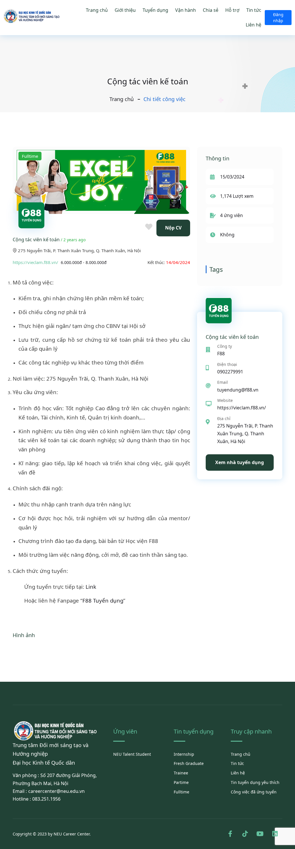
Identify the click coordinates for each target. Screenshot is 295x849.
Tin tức (253, 10)
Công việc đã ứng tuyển (254, 792)
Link (91, 586)
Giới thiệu (125, 10)
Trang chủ (97, 10)
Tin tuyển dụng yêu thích (255, 782)
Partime (181, 782)
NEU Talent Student (132, 754)
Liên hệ (253, 25)
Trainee (181, 773)
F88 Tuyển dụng (102, 600)
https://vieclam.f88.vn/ (35, 262)
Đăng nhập (278, 17)
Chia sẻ (210, 10)
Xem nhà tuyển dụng (239, 462)
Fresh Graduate (189, 763)
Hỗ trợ (232, 10)
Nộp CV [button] (173, 228)
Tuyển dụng (155, 10)
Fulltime (181, 792)
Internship (184, 754)
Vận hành (185, 10)
